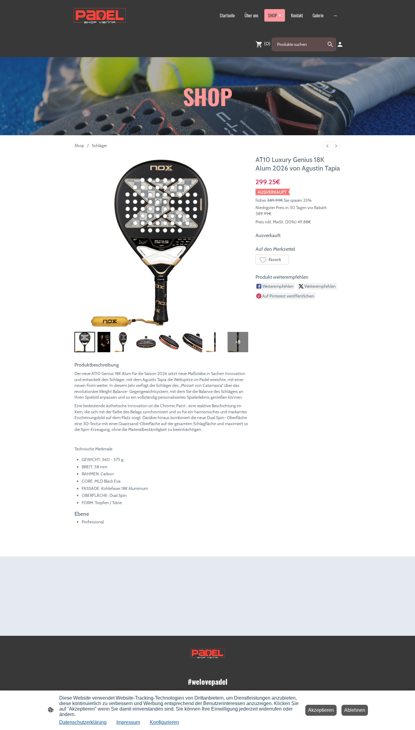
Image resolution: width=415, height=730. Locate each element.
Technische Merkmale (93, 449)
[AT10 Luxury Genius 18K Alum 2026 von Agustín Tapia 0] (84, 342)
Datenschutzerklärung (83, 722)
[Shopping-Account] (340, 44)
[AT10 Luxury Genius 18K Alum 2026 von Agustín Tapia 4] (169, 342)
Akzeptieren (321, 710)
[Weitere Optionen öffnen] (335, 15)
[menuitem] (327, 146)
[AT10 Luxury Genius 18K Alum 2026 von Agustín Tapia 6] (215, 342)
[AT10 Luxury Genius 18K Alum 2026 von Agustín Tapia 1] (104, 342)
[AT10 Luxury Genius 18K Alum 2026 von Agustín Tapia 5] (192, 342)
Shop (79, 145)
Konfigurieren (164, 722)
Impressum (128, 722)
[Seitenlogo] (99, 15)
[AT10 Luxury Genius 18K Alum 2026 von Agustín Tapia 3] (146, 342)
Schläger (99, 145)
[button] (272, 259)
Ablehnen (354, 710)
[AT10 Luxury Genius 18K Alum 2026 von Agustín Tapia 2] (123, 342)
